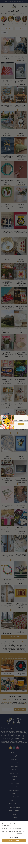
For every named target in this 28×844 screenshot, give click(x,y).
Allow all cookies (14, 840)
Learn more (19, 832)
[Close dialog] (27, 415)
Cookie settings (14, 837)
